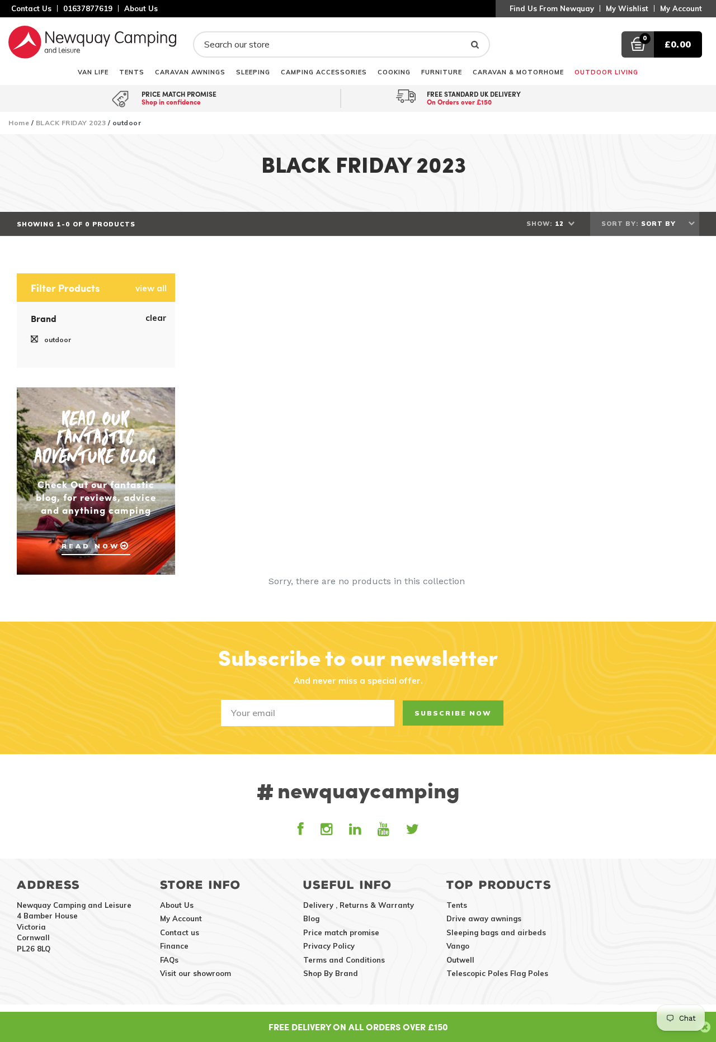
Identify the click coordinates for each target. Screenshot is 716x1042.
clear (156, 318)
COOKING (394, 72)
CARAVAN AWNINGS (190, 72)
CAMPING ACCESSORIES (324, 72)
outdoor (57, 339)
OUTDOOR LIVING (606, 72)
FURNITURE (441, 72)
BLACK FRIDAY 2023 (71, 123)
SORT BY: (619, 224)
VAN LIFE (93, 72)
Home (18, 123)
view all (151, 288)
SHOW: (539, 224)
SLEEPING (253, 72)
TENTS (131, 72)
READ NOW (91, 546)
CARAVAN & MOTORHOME (518, 72)
